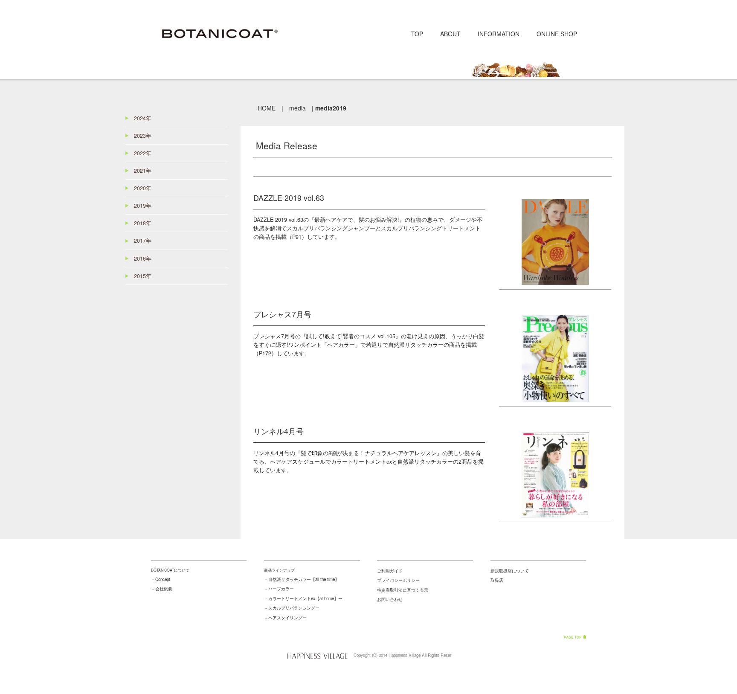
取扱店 (496, 580)
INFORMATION (498, 33)
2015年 (142, 276)
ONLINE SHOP (557, 33)
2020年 (142, 188)
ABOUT (450, 33)
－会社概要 (161, 589)
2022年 (142, 153)
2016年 (142, 258)
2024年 (142, 118)
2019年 (142, 205)
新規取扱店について (509, 571)
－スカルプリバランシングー (291, 608)
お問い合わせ (390, 599)
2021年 (142, 170)
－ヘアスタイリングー (285, 618)
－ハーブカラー (279, 589)
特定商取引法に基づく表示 (402, 590)
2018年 (142, 223)
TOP (417, 33)
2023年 (142, 135)
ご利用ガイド (390, 571)
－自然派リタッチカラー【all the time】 (301, 579)
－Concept (160, 579)
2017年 (142, 240)
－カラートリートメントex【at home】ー (303, 598)
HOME (267, 108)
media (297, 108)
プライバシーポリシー (398, 580)
